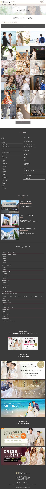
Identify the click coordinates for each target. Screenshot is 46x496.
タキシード (26, 159)
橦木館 (3, 185)
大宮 (41, 296)
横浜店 (4, 258)
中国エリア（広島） (6, 280)
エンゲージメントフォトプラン (29, 144)
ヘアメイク (28, 170)
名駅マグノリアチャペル (6, 152)
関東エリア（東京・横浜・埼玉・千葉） (9, 254)
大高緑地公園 (4, 188)
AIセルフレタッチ (26, 167)
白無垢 (25, 156)
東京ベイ (19, 296)
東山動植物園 (4, 171)
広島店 (4, 282)
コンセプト (3, 138)
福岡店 (4, 287)
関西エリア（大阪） (6, 300)
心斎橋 (9, 302)
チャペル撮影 (3, 149)
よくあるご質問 (27, 175)
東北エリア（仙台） (6, 276)
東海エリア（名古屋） (6, 271)
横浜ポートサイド (29, 296)
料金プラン (26, 137)
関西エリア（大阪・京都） (7, 265)
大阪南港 (5, 302)
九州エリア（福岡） (6, 318)
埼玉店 (4, 260)
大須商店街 (3, 183)
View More (23, 122)
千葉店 (4, 262)
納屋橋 (3, 172)
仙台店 (4, 278)
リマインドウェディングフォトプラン (30, 147)
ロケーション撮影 (4, 157)
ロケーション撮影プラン (28, 141)
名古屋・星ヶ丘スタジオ (6, 146)
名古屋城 (3, 174)
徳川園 (3, 161)
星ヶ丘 (12, 307)
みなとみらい (36, 296)
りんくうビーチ (4, 180)
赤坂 (11, 296)
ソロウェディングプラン (28, 146)
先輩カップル (26, 164)
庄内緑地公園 (4, 166)
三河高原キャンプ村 (5, 182)
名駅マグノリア (6, 307)
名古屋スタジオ (4, 144)
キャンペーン (27, 173)
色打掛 (25, 157)
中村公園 (3, 186)
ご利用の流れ (26, 178)
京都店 (4, 269)
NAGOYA (13, 1)
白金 (8, 296)
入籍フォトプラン (27, 143)
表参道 (4, 296)
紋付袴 (25, 160)
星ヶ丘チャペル (4, 154)
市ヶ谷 (23, 296)
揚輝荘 (3, 168)
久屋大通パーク (4, 163)
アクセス (26, 180)
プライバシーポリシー (25, 482)
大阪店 (4, 267)
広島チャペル (5, 316)
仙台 (4, 311)
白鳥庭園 (3, 169)
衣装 (26, 150)
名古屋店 (5, 273)
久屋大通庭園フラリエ (5, 177)
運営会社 (18, 482)
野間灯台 (3, 160)
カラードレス (26, 154)
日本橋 (14, 296)
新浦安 (4, 298)
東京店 (4, 256)
